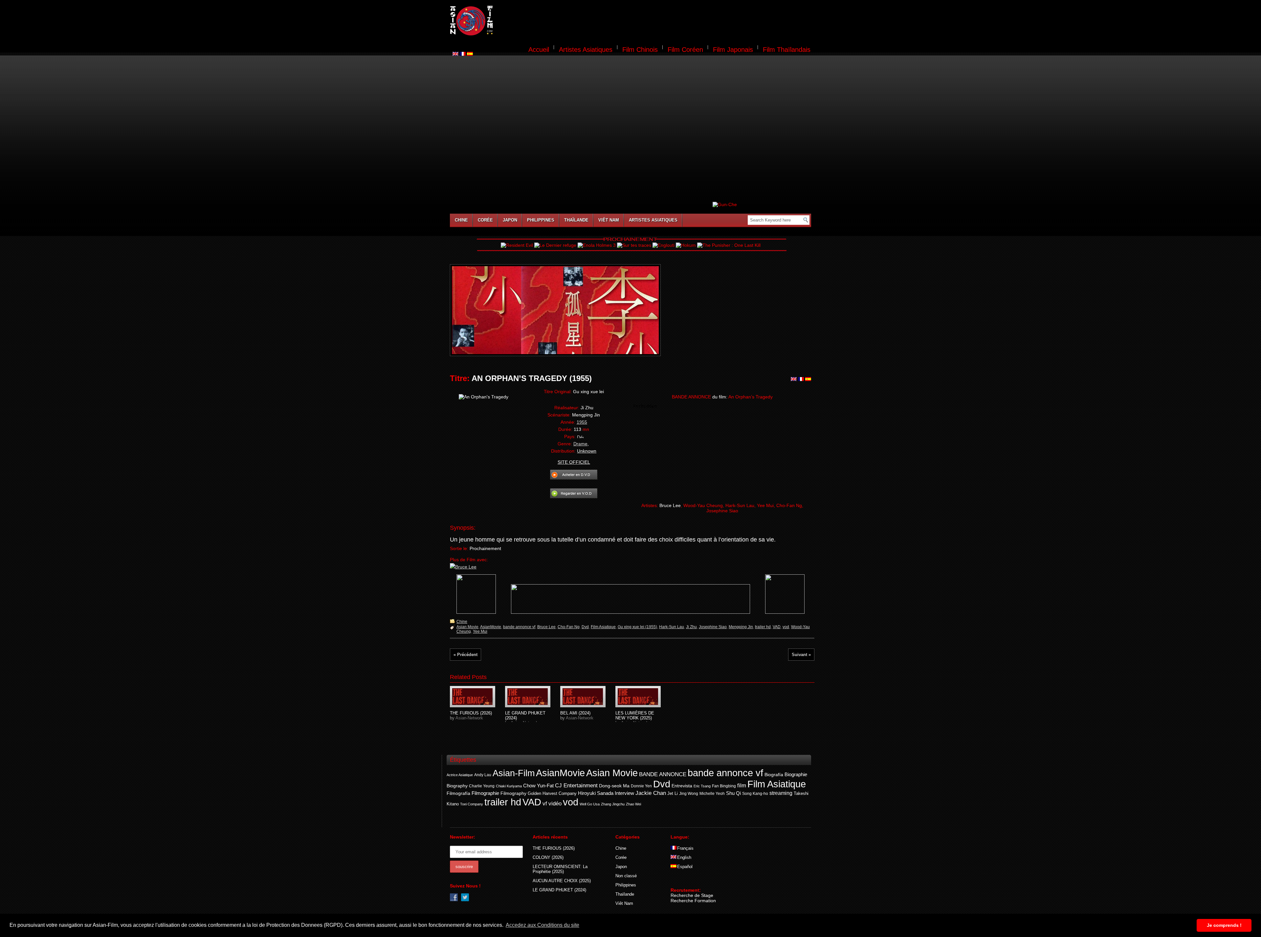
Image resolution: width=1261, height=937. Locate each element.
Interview (624, 793)
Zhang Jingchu (613, 804)
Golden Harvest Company (552, 793)
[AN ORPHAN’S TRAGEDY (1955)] (472, 696)
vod (786, 627)
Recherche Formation (693, 900)
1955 (582, 422)
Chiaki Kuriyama (509, 786)
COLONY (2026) (548, 857)
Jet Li (672, 793)
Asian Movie (467, 627)
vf (544, 803)
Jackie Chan (650, 793)
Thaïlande (576, 220)
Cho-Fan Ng (569, 627)
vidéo (555, 803)
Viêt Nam (608, 220)
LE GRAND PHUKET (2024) (559, 889)
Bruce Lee (546, 627)
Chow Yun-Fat (538, 785)
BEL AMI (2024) (575, 713)
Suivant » (801, 654)
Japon (510, 220)
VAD (777, 627)
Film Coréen (685, 49)
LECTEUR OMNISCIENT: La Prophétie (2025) (560, 869)
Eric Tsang (702, 786)
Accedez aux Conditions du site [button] (542, 925)
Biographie (796, 774)
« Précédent (465, 654)
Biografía (773, 774)
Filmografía (458, 793)
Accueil (538, 49)
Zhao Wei (633, 804)
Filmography (513, 793)
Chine (461, 220)
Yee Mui (480, 631)
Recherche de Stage (692, 895)
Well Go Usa (590, 804)
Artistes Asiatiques (585, 49)
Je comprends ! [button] (1224, 925)
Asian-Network (469, 717)
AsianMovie (490, 627)
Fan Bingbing (724, 786)
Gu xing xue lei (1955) (637, 627)
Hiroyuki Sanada (595, 793)
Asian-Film (514, 773)
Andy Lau (482, 775)
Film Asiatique (603, 627)
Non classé (626, 875)
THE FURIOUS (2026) (471, 713)
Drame (580, 443)
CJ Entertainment (576, 785)
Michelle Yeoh (712, 793)
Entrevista (682, 785)
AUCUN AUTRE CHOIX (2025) (562, 880)
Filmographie (485, 793)
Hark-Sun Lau (671, 627)
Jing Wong (688, 793)
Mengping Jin (741, 627)
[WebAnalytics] (684, 880)
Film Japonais (733, 49)
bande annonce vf (519, 627)
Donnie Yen (641, 786)
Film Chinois (640, 49)
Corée (485, 220)
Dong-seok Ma (614, 785)
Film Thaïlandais (786, 49)
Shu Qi (733, 793)
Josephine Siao (713, 627)
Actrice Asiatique (460, 775)
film (741, 785)
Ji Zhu (691, 627)
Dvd (585, 627)
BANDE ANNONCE (662, 774)
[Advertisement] (656, 21)
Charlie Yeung (482, 786)
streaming (780, 793)
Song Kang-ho (755, 793)
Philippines (540, 220)
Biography (457, 785)
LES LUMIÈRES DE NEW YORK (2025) (634, 715)
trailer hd (763, 627)
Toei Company (471, 804)
